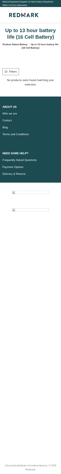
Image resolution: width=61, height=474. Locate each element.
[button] (4, 15)
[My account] (54, 15)
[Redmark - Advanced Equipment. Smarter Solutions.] (23, 15)
